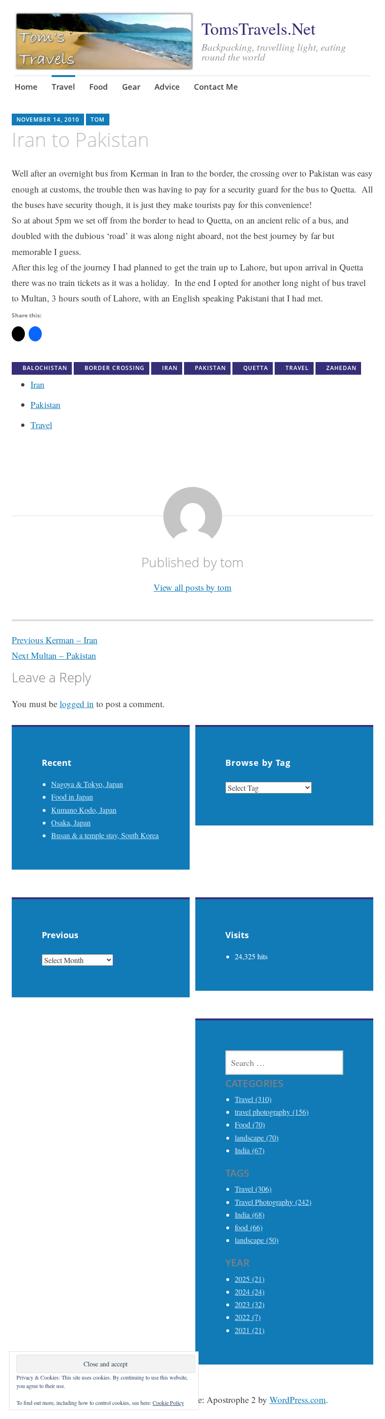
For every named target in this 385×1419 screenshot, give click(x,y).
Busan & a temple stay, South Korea (105, 835)
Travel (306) (253, 1189)
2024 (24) (249, 1291)
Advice (167, 86)
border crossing (115, 368)
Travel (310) (253, 1099)
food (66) (248, 1227)
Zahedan (341, 368)
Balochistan (45, 368)
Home (26, 86)
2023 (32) (249, 1304)
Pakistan (210, 368)
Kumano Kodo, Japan (83, 810)
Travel (63, 86)
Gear (131, 86)
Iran (169, 368)
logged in (77, 704)
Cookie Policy (168, 1402)
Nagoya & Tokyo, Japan (87, 784)
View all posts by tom (192, 587)
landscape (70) (256, 1137)
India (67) (249, 1150)
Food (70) (250, 1124)
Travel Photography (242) (273, 1202)
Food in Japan (72, 797)
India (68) (249, 1214)
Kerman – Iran (55, 640)
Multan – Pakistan (54, 655)
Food (98, 86)
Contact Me (216, 86)
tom (98, 119)
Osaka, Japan (71, 822)
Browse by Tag (258, 762)
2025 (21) (249, 1279)
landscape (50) (256, 1240)
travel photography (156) (271, 1112)
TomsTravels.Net (258, 28)
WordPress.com (298, 1399)
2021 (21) (249, 1330)
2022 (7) (248, 1317)
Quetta (255, 368)
